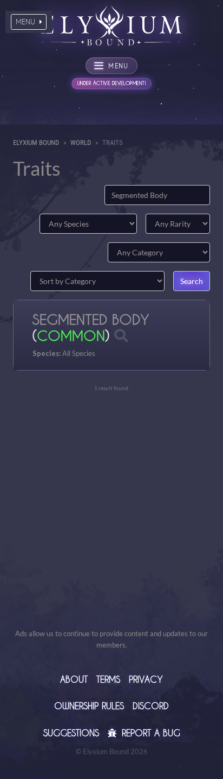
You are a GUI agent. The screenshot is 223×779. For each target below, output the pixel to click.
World (80, 142)
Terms (108, 679)
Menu (26, 21)
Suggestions (71, 733)
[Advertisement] (111, 516)
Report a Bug (149, 733)
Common (71, 335)
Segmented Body (90, 319)
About (74, 679)
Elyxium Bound (36, 142)
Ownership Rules (89, 706)
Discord (151, 706)
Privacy (146, 679)
